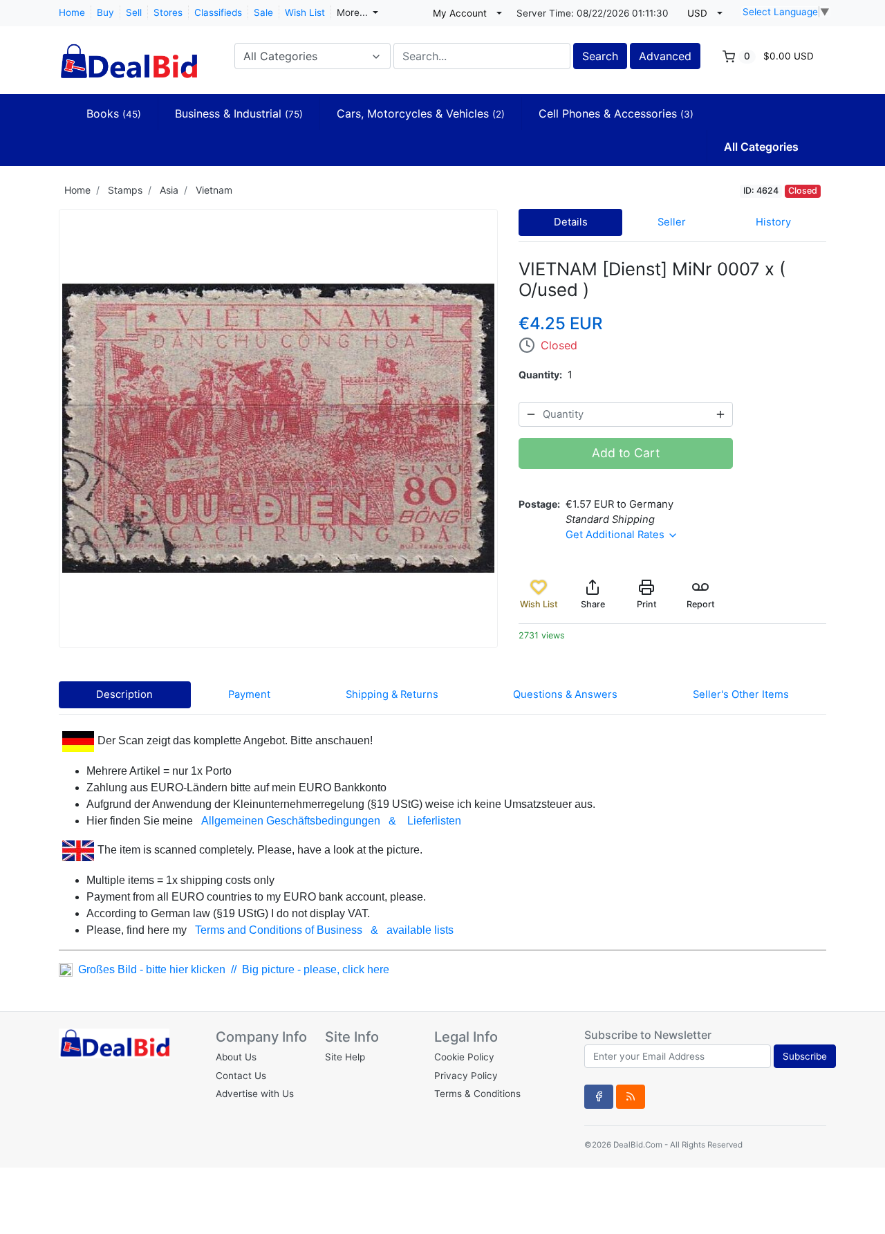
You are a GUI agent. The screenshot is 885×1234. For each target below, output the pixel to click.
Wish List (305, 12)
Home (72, 12)
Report (701, 604)
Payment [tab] (249, 694)
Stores (168, 12)
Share (593, 604)
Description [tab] (124, 694)
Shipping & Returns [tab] (392, 694)
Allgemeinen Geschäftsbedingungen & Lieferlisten (331, 821)
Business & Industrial (239, 113)
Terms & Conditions (477, 1093)
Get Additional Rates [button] (616, 534)
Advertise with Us (255, 1093)
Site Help (345, 1056)
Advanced (665, 56)
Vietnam (214, 190)
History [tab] (773, 222)
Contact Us (241, 1075)
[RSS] (630, 1096)
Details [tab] (571, 222)
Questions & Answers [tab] (565, 694)
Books (113, 113)
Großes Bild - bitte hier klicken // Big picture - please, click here (231, 969)
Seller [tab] (672, 222)
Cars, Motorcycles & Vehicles (421, 113)
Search (600, 56)
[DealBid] (128, 55)
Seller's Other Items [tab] (741, 694)
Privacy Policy (466, 1075)
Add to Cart (626, 452)
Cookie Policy (464, 1056)
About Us (236, 1056)
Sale (263, 12)
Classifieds (218, 12)
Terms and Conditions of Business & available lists (324, 930)
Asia (169, 190)
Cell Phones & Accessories (616, 113)
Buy (105, 12)
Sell (134, 12)
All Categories (761, 147)
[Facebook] (598, 1096)
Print (647, 604)
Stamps (125, 190)
